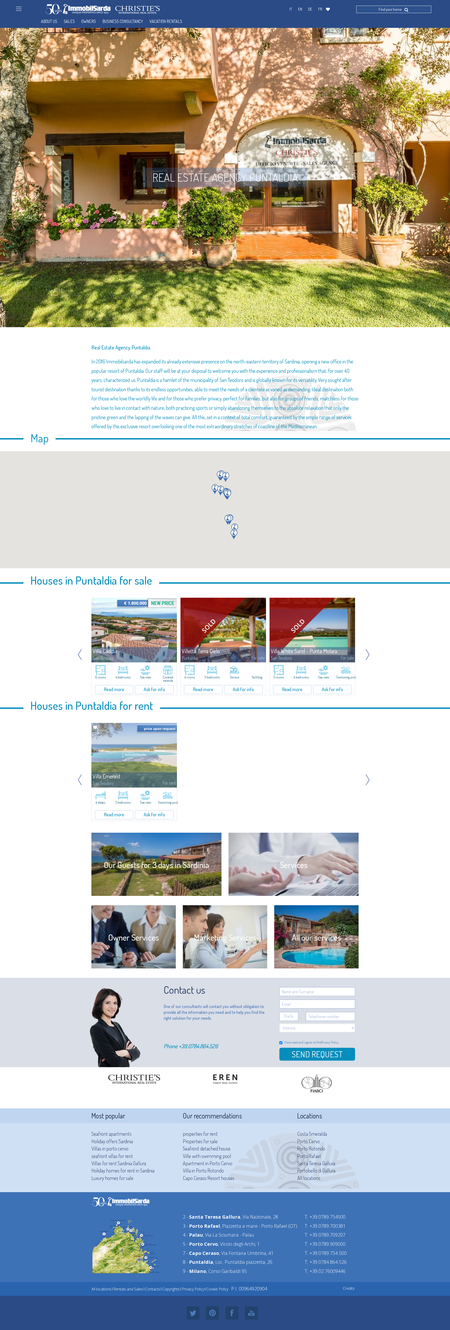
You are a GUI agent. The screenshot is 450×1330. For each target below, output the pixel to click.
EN (300, 9)
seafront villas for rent (112, 1156)
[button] (225, 477)
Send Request (317, 1054)
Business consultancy (122, 21)
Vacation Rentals (166, 21)
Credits (349, 1288)
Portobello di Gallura (316, 1170)
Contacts (152, 1289)
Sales (69, 21)
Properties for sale (200, 1141)
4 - (193, 1235)
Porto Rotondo (311, 1148)
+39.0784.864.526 (198, 1046)
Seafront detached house (206, 1148)
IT (290, 9)
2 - (211, 1217)
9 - (194, 1271)
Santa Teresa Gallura (316, 1163)
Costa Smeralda (312, 1133)
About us (49, 21)
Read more (114, 689)
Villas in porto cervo (109, 1148)
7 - (201, 1253)
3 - (201, 1226)
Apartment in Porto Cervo (207, 1163)
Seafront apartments (111, 1133)
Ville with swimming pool (207, 1156)
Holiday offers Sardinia (112, 1141)
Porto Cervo (308, 1141)
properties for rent (200, 1133)
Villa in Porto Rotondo (203, 1170)
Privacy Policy (329, 1042)
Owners (88, 21)
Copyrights (171, 1289)
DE (310, 9)
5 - (200, 1244)
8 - (198, 1262)
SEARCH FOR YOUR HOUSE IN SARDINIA (225, 332)
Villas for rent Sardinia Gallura (118, 1163)
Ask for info (154, 689)
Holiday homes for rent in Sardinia (122, 1170)
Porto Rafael (309, 1156)
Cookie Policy (217, 1289)
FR (320, 9)
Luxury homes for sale (112, 1178)
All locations (308, 1178)
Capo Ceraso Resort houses (208, 1178)
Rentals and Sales (128, 1289)
